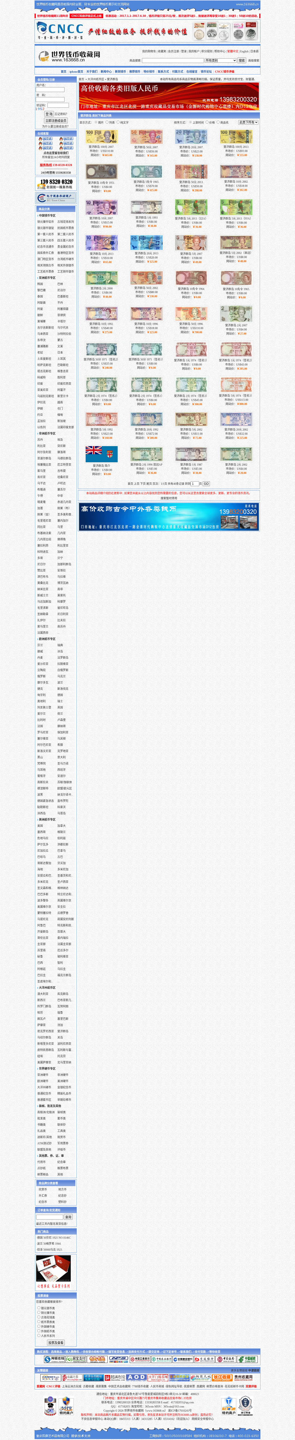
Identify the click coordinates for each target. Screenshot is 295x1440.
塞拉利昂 (42, 545)
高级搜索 (253, 60)
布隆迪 (41, 489)
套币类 (61, 1118)
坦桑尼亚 (62, 477)
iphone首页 (76, 71)
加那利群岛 (64, 564)
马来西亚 (42, 334)
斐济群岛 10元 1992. (101, 324)
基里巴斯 (62, 1018)
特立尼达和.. (65, 894)
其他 (60, 1174)
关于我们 (91, 71)
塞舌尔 (61, 489)
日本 (60, 352)
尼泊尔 (61, 290)
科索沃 (61, 807)
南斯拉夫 (42, 782)
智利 (60, 962)
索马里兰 (42, 626)
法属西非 (42, 632)
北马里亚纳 (64, 1062)
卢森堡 (61, 720)
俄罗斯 (41, 676)
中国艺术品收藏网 (119, 1386)
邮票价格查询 (214, 1386)
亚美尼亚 (42, 390)
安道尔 (61, 776)
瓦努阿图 (62, 1006)
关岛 (60, 1037)
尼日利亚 (62, 614)
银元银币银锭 (45, 228)
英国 (60, 707)
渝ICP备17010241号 (180, 1410)
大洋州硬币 (44, 1087)
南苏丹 (61, 626)
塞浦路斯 (42, 346)
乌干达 (41, 483)
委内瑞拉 (62, 938)
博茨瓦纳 (62, 583)
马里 (60, 527)
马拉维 (61, 576)
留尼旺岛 (62, 608)
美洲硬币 (62, 1081)
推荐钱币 (134, 71)
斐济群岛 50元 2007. (146, 147)
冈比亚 (41, 527)
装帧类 (61, 1112)
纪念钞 (62, 1195)
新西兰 (41, 1000)
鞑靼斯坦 (42, 807)
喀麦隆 (41, 502)
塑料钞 (62, 1202)
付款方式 (177, 71)
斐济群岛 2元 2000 (102, 288)
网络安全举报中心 (203, 1419)
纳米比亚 (42, 589)
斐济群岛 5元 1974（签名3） (236, 395)
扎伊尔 (41, 620)
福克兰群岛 (64, 975)
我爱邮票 (189, 1386)
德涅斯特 (42, 788)
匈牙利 (41, 695)
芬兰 (40, 645)
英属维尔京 (64, 900)
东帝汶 (41, 340)
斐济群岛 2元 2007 (236, 325)
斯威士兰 (42, 595)
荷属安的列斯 (65, 919)
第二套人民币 (65, 234)
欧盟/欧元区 (64, 788)
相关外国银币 (65, 265)
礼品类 (41, 1131)
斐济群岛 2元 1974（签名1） (146, 396)
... (58, 632)
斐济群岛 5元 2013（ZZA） (191, 218)
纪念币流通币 (45, 246)
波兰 (60, 682)
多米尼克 (42, 882)
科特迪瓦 (42, 551)
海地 (40, 869)
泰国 (40, 296)
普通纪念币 (44, 1093)
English (244, 51)
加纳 (60, 551)
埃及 (60, 439)
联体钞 (61, 1124)
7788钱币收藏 (140, 1386)
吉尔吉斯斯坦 (45, 327)
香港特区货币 (65, 253)
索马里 (41, 471)
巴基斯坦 (62, 296)
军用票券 (62, 1143)
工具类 (61, 1131)
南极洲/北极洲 (46, 1112)
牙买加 (61, 863)
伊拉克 (41, 402)
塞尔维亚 (42, 738)
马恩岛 (61, 813)
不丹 (60, 302)
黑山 (40, 757)
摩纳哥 (61, 726)
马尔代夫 (62, 327)
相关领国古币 (45, 265)
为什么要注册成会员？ (56, 126)
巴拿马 (61, 850)
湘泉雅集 (101, 1386)
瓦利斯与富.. (65, 1050)
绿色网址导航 (174, 1386)
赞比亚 (41, 570)
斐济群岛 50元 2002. (146, 288)
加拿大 (61, 825)
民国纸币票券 (65, 228)
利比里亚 (62, 545)
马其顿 (61, 738)
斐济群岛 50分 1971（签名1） (147, 359)
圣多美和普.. (65, 514)
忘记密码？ (61, 114)
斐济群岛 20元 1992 (146, 429)
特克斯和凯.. (65, 925)
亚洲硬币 (42, 1075)
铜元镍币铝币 (45, 221)
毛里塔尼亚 (44, 520)
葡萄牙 (41, 776)
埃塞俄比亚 (44, 464)
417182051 (124, 1406)
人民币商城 (157, 1386)
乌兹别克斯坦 (45, 396)
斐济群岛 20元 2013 (146, 253)
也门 (60, 408)
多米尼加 (62, 869)
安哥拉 (61, 570)
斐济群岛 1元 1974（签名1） (191, 360)
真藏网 (201, 1386)
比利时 (41, 720)
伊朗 (40, 408)
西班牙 (61, 769)
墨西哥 (41, 832)
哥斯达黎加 (44, 863)
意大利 (61, 757)
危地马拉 (42, 838)
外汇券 (43, 1195)
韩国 (40, 284)
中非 (60, 495)
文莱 (60, 346)
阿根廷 (41, 969)
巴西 (40, 962)
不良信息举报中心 (92, 1419)
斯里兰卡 (62, 396)
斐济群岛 (62, 1031)
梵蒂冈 (41, 763)
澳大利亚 (42, 994)
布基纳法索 (44, 533)
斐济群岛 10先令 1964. (191, 289)
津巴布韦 (42, 576)
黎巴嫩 (41, 290)
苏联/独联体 (64, 782)
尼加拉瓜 (42, 850)
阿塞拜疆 (62, 309)
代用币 (41, 1162)
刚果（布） (64, 508)
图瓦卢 (41, 1018)
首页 (63, 71)
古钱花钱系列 (65, 221)
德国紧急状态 (45, 801)
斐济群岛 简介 (101, 465)
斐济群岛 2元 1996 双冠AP (146, 464)
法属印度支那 (65, 427)
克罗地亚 (62, 751)
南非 (60, 589)
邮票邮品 (42, 1174)
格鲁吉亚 (62, 371)
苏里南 (41, 950)
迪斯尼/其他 (44, 1137)
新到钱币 (120, 71)
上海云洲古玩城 (71, 1386)
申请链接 (253, 1370)
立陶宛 (41, 670)
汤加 (60, 1025)
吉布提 (61, 471)
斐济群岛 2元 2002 (236, 464)
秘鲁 (40, 956)
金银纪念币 (64, 1087)
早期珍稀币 (64, 1099)
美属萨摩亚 (44, 1062)
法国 (40, 726)
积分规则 (206, 51)
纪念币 (43, 1202)
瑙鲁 (60, 1012)
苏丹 (40, 439)
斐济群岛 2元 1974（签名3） (191, 396)
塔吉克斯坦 (44, 371)
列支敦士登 (44, 707)
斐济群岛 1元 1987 (191, 464)
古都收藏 (88, 1386)
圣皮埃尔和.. (45, 981)
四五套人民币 (65, 240)
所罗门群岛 (44, 1006)
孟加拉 (41, 421)
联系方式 (163, 71)
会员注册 (173, 51)
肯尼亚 (41, 477)
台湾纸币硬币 (65, 259)
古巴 (60, 857)
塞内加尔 (62, 520)
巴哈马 (41, 857)
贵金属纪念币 (65, 246)
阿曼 (40, 309)
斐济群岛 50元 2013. (191, 182)
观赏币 (61, 1137)
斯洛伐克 (62, 688)
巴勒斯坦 (62, 365)
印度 (40, 383)
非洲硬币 (62, 1075)
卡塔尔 (61, 321)
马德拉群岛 (64, 458)
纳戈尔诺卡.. (65, 794)
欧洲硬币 (42, 1081)
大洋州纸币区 (95, 79)
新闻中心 (106, 71)
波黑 (40, 794)
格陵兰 (61, 832)
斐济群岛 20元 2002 (236, 429)
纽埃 (40, 1056)
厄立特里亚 (64, 464)
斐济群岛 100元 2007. (101, 147)
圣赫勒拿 (42, 614)
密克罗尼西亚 (45, 1031)
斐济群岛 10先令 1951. (101, 182)
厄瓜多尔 (62, 950)
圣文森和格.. (45, 888)
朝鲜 (40, 315)
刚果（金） (44, 514)
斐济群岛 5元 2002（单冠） (236, 253)
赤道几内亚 (64, 502)
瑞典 (60, 645)
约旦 (40, 415)
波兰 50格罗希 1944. (49, 1243)
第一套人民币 (45, 234)
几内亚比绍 (44, 539)
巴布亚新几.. (65, 1000)
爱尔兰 (41, 713)
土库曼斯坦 (44, 358)
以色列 (41, 427)
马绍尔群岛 (44, 1037)
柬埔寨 (41, 321)
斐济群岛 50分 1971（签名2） (102, 359)
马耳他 (41, 769)
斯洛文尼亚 (44, 751)
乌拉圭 (61, 969)
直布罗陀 (62, 801)
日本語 (254, 51)
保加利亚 (62, 732)
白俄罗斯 (62, 670)
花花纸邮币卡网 (234, 1386)
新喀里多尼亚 (45, 1043)
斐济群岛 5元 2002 (191, 429)
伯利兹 (61, 838)
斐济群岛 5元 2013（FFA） (236, 218)
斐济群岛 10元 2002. (236, 181)
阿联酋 (41, 302)
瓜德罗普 (62, 913)
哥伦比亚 (42, 938)
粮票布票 (62, 1168)
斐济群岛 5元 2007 (191, 254)
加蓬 (40, 508)
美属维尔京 (44, 906)
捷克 (40, 688)
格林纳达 (62, 888)
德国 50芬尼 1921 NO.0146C (54, 1237)
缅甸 (60, 415)
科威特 (41, 377)
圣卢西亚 (62, 882)
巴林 (60, 284)
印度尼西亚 (64, 383)
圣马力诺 (62, 763)
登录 (184, 51)
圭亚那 (41, 944)
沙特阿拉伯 (64, 334)
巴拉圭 (41, 975)
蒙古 (60, 340)
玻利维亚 (62, 956)
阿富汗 (61, 390)
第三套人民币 (45, 240)
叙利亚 (61, 377)
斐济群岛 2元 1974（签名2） (101, 396)
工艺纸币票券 (45, 271)
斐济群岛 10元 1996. (146, 324)
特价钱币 (149, 71)
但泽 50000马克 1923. (50, 1249)
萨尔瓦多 (42, 844)
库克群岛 (62, 994)
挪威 (40, 651)
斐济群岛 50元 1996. (191, 324)
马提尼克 (42, 919)
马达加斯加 (44, 601)
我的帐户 (194, 51)
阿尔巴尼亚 (44, 745)
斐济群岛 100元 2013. (236, 147)
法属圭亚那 (64, 944)
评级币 (61, 1149)
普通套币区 (44, 1099)
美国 (40, 825)
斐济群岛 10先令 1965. (236, 289)
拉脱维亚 (62, 664)
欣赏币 (43, 1189)
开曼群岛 (42, 931)
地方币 (62, 1189)
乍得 (40, 495)
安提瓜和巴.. (45, 875)
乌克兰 (61, 676)
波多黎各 (42, 900)
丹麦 (40, 657)
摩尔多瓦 (42, 682)
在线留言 (192, 71)
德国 (60, 695)
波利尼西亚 (64, 1043)
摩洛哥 (61, 452)
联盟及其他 (44, 1149)
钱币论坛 (206, 71)
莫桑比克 (42, 583)
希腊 (60, 745)
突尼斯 (61, 446)
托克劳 (61, 1056)
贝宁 (60, 558)
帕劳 (40, 1012)
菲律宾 (61, 315)
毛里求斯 (42, 608)
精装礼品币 (64, 1093)
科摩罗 (61, 601)
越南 (60, 402)
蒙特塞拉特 (44, 913)
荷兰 (60, 713)
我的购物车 (149, 51)
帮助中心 (219, 51)
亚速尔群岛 (44, 458)
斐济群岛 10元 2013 (101, 254)
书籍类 (41, 1124)
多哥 (40, 558)
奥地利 (41, 701)
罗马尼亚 (42, 732)
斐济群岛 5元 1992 (102, 429)
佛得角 (61, 539)
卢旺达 (61, 483)
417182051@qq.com (182, 1402)
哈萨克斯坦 (44, 365)
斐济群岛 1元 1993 (147, 217)
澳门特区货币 (45, 259)
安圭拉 (61, 906)
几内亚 (61, 533)
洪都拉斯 (62, 844)
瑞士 (60, 701)
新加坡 (61, 421)
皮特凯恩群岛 (45, 1050)
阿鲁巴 (41, 925)
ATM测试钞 (44, 1143)
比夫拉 (61, 620)
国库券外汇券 (45, 253)
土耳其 (61, 358)
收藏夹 (162, 51)
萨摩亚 (41, 1025)
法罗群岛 (62, 657)
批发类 (41, 1118)
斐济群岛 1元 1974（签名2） (236, 360)
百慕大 (61, 931)
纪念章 (61, 1162)
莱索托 (61, 595)
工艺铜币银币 (65, 271)
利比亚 (41, 446)
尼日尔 (41, 564)
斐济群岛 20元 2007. (191, 147)
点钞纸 (41, 1168)
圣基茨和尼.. (65, 875)
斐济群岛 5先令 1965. (146, 182)
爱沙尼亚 (42, 664)
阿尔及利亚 (44, 452)
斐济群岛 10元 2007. (101, 218)
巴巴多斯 (42, 894)
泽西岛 (41, 813)
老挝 (40, 352)
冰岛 (60, 651)
